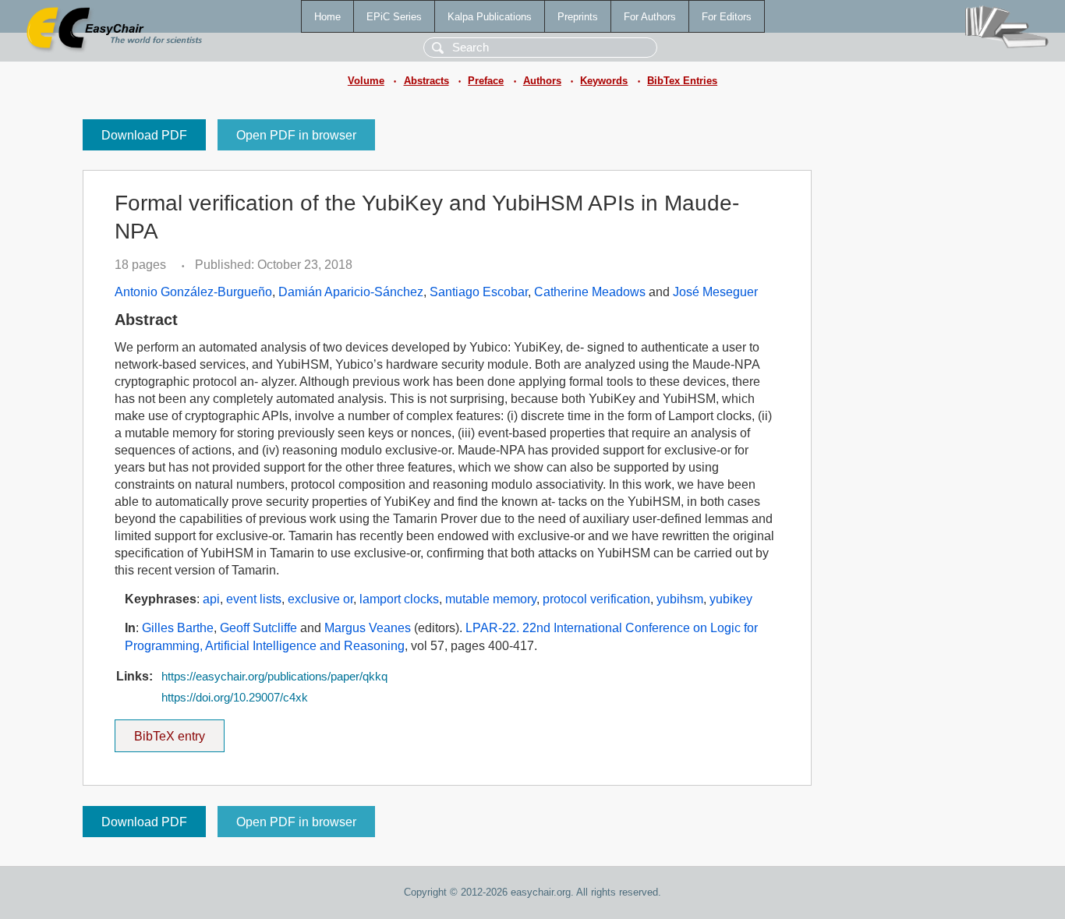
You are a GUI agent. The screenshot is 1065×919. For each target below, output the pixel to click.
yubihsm (679, 599)
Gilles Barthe (178, 627)
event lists (253, 599)
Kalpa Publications (490, 17)
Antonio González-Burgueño (193, 292)
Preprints (577, 17)
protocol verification (596, 599)
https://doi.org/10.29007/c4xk (234, 697)
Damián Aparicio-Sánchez (350, 292)
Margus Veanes (367, 627)
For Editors (727, 17)
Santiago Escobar (479, 292)
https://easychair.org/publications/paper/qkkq (274, 676)
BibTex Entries (682, 81)
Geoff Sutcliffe (258, 627)
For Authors (650, 17)
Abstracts (426, 81)
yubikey (730, 599)
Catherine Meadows (590, 292)
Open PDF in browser (296, 135)
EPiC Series (394, 17)
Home (327, 17)
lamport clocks (399, 599)
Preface (486, 81)
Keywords (604, 81)
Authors (542, 81)
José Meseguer (715, 292)
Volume (366, 81)
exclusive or (320, 599)
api (211, 599)
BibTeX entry (179, 731)
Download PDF (144, 135)
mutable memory (490, 599)
